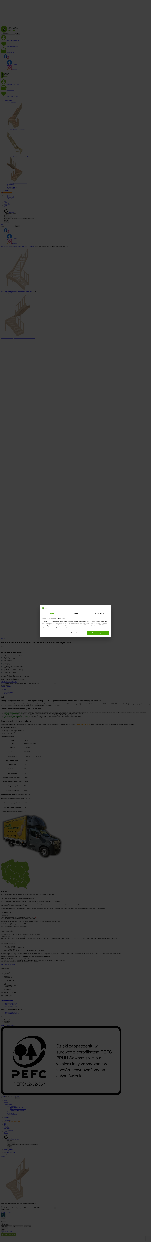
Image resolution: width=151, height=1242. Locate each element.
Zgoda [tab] (52, 613)
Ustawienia (74, 633)
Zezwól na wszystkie (98, 633)
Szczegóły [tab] (75, 613)
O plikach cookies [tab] (99, 613)
